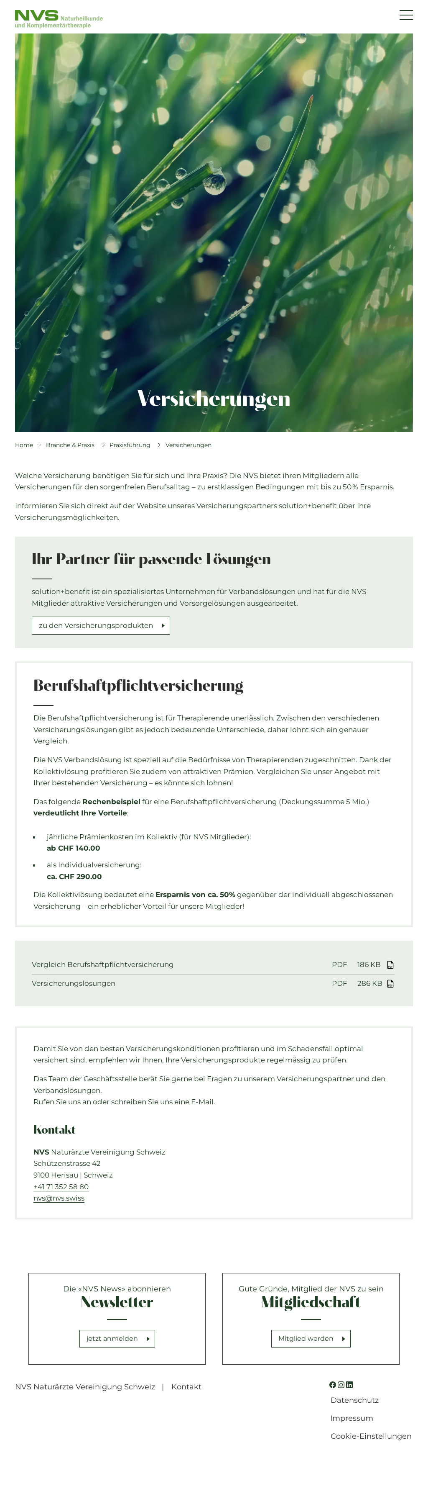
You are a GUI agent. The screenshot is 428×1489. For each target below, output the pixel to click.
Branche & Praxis (70, 445)
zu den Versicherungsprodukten (96, 625)
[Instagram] (341, 1384)
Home (24, 445)
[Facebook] (332, 1384)
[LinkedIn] (349, 1384)
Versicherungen (188, 445)
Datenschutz (355, 1400)
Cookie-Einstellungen (371, 1436)
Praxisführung (130, 445)
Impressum (351, 1418)
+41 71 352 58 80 (61, 1187)
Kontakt (186, 1386)
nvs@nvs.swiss (58, 1198)
